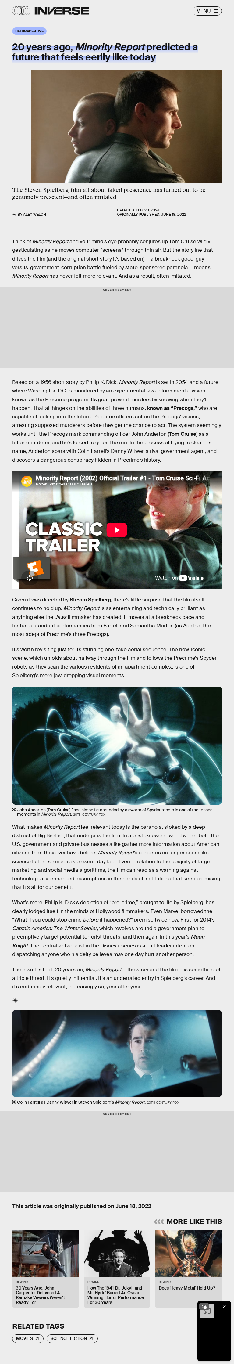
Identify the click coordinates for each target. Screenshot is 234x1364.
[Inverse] (62, 11)
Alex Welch (34, 214)
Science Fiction (69, 1338)
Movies (24, 1338)
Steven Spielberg (90, 600)
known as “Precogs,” (172, 408)
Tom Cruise (182, 434)
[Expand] (204, 1306)
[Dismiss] (224, 1306)
